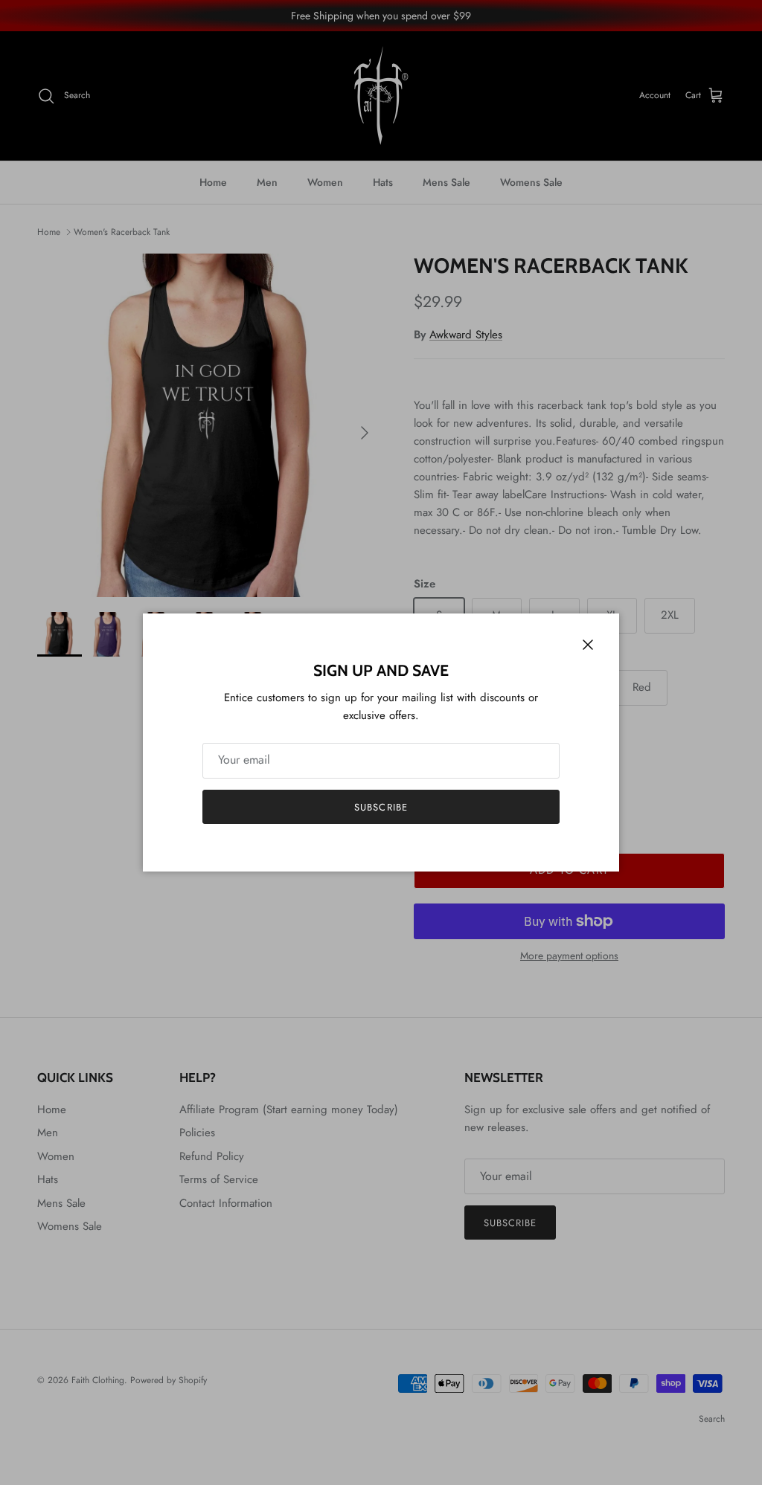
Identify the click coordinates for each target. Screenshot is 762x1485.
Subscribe (380, 807)
